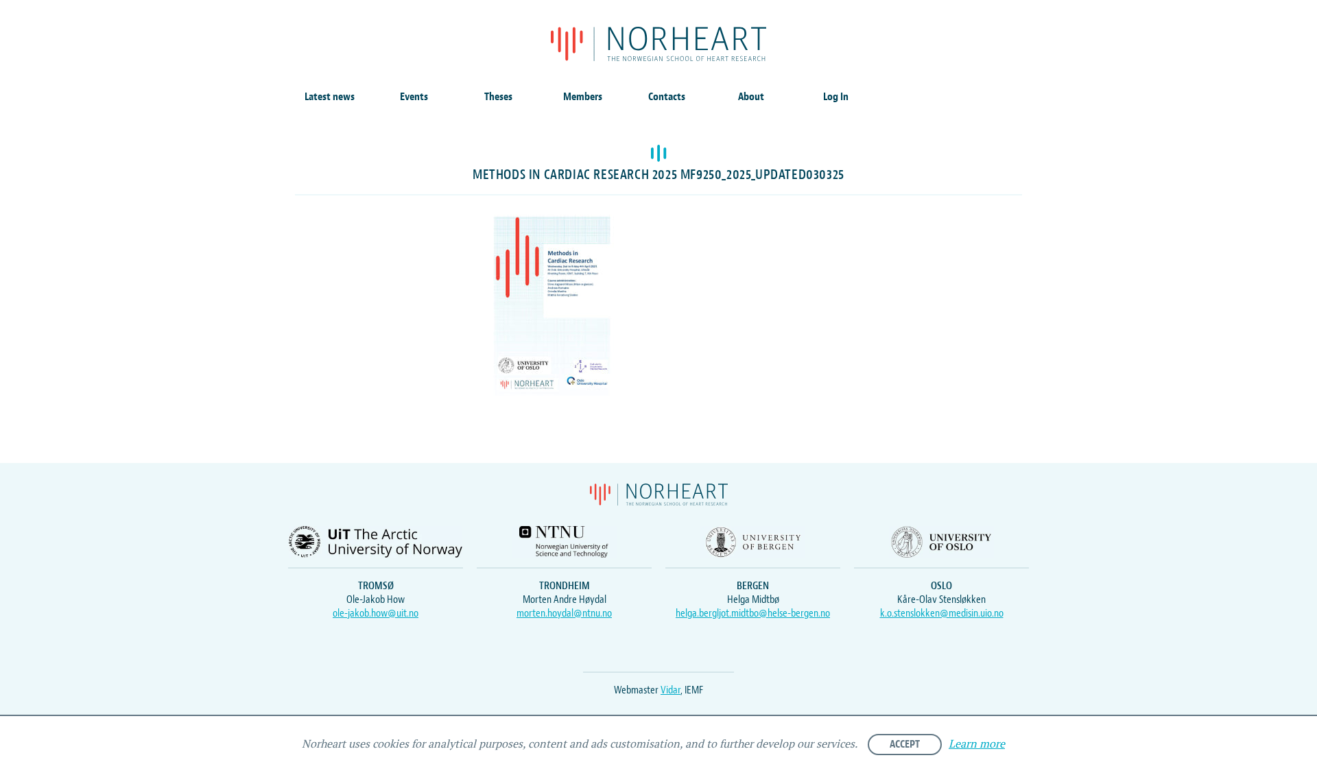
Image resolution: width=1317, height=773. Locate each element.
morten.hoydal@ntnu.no (564, 613)
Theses (498, 97)
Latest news (330, 97)
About (751, 97)
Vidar (670, 690)
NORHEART (658, 44)
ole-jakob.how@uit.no (375, 613)
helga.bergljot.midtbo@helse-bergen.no (753, 613)
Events (414, 97)
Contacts (666, 97)
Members (582, 97)
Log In (836, 97)
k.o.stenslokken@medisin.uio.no (942, 613)
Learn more (977, 744)
